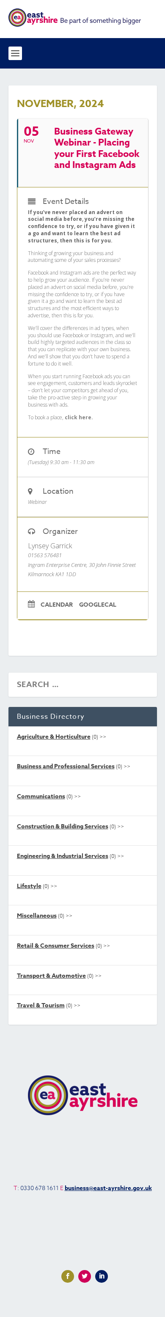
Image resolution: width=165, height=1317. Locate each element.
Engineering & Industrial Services (62, 856)
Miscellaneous (37, 915)
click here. (79, 417)
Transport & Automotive (51, 975)
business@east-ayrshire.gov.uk (108, 1188)
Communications (41, 796)
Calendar (57, 605)
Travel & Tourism (41, 1005)
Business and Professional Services (66, 766)
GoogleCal (97, 605)
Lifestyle (29, 886)
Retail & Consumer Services (55, 945)
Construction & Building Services (62, 826)
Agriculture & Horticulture (54, 736)
